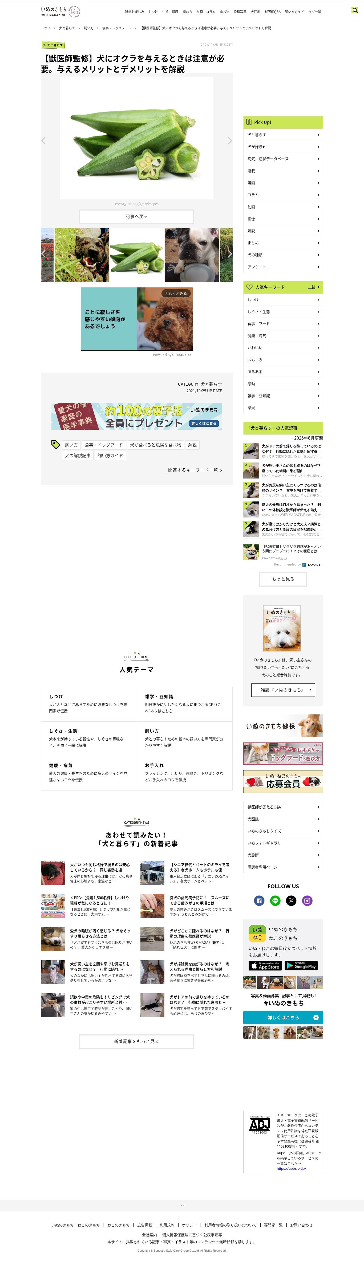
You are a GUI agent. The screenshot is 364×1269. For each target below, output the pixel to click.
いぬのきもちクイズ (264, 830)
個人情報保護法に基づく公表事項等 (192, 1234)
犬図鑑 (255, 11)
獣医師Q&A (273, 11)
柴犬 (251, 407)
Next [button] (230, 140)
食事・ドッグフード (116, 28)
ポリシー (189, 1225)
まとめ (253, 242)
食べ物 (224, 11)
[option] (136, 140)
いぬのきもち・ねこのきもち (75, 1225)
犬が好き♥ (256, 146)
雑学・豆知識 (259, 395)
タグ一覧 (314, 11)
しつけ (153, 11)
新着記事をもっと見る (136, 1041)
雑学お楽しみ (134, 11)
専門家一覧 (273, 1225)
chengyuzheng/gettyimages (137, 203)
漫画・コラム (206, 11)
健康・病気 (257, 335)
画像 (251, 218)
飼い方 (187, 11)
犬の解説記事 (78, 455)
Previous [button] (43, 140)
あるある (255, 371)
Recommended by (288, 564)
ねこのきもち (118, 1225)
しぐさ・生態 (259, 311)
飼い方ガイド (294, 11)
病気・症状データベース (268, 158)
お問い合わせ (301, 1225)
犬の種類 (255, 254)
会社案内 (149, 1234)
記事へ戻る (137, 216)
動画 (251, 206)
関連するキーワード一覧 (193, 470)
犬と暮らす (67, 28)
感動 (251, 383)
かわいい (255, 347)
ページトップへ (182, 1205)
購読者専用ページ (262, 866)
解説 (192, 444)
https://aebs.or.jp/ (291, 1168)
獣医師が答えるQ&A (264, 806)
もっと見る (283, 578)
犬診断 (253, 854)
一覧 (311, 286)
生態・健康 (170, 11)
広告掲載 (144, 1225)
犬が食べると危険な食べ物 (155, 444)
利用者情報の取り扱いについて (230, 1225)
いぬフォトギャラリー (266, 842)
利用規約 (167, 1225)
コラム (253, 194)
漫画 (251, 182)
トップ (45, 28)
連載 (251, 170)
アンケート (257, 266)
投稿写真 (240, 11)
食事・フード (259, 323)
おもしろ (255, 359)
